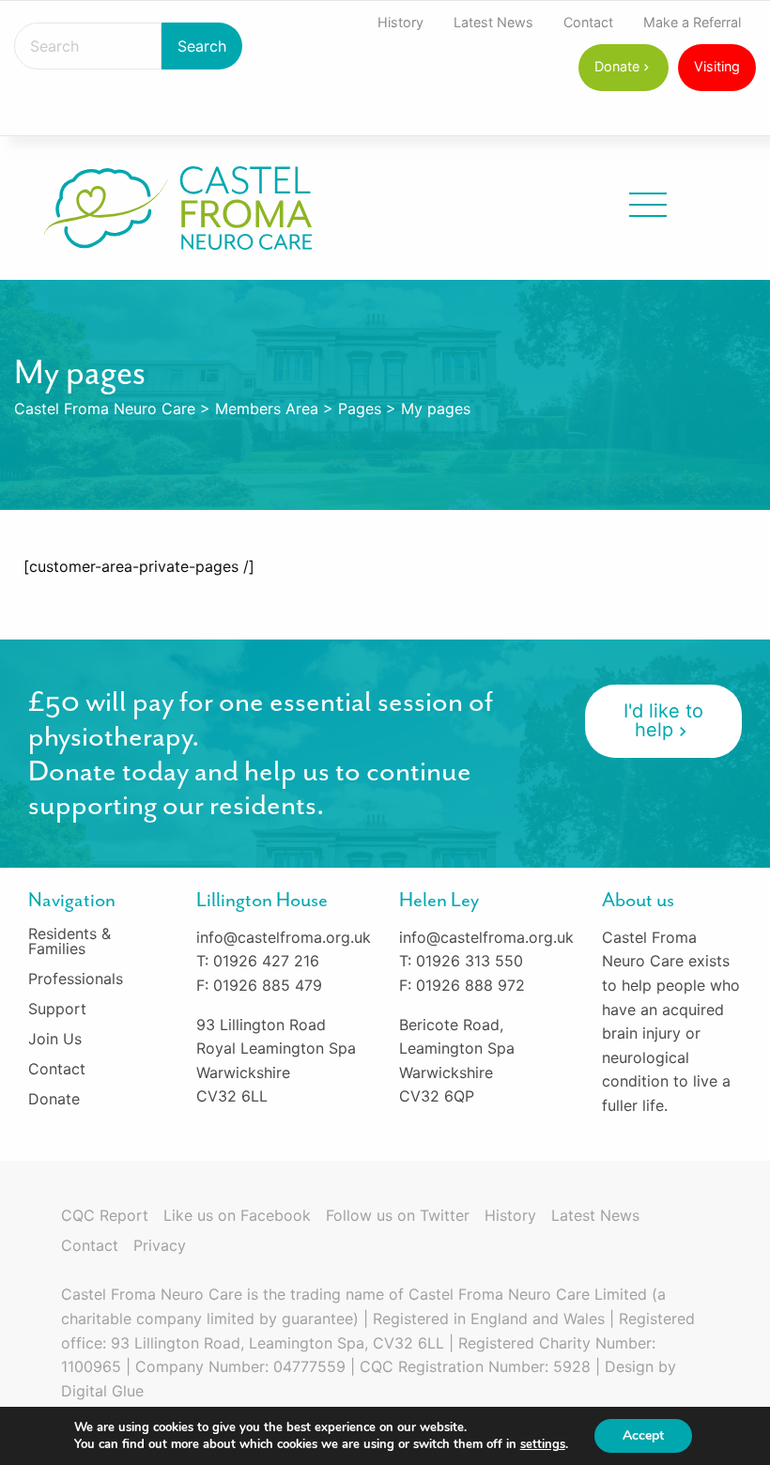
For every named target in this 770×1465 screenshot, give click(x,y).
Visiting (717, 66)
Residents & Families (69, 941)
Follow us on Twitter (398, 1215)
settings (542, 1444)
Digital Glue (102, 1390)
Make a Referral (692, 22)
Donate (616, 66)
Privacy (159, 1245)
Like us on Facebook (237, 1215)
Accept (643, 1435)
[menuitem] (400, 22)
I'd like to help (663, 720)
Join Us (55, 1038)
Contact (588, 22)
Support (57, 1008)
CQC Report (104, 1215)
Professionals (75, 978)
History (400, 22)
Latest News (493, 22)
